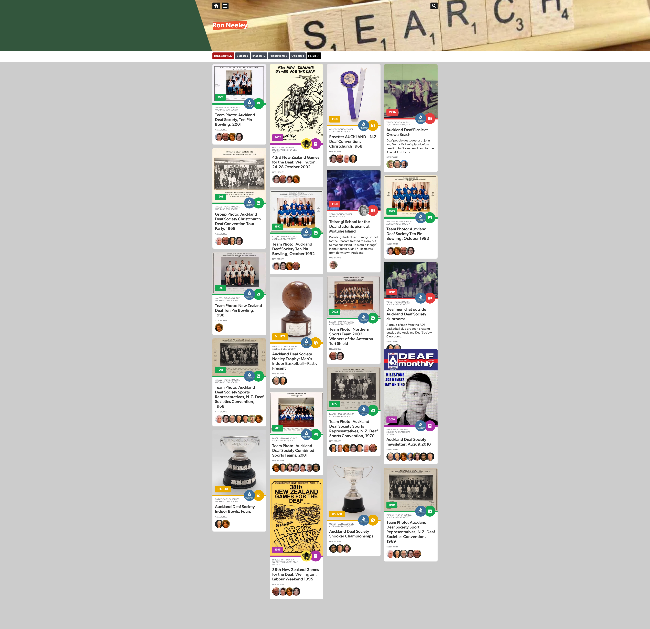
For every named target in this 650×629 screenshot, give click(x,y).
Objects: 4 (297, 55)
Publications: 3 (278, 55)
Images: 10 (258, 55)
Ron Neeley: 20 (223, 55)
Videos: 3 (242, 55)
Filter (312, 55)
